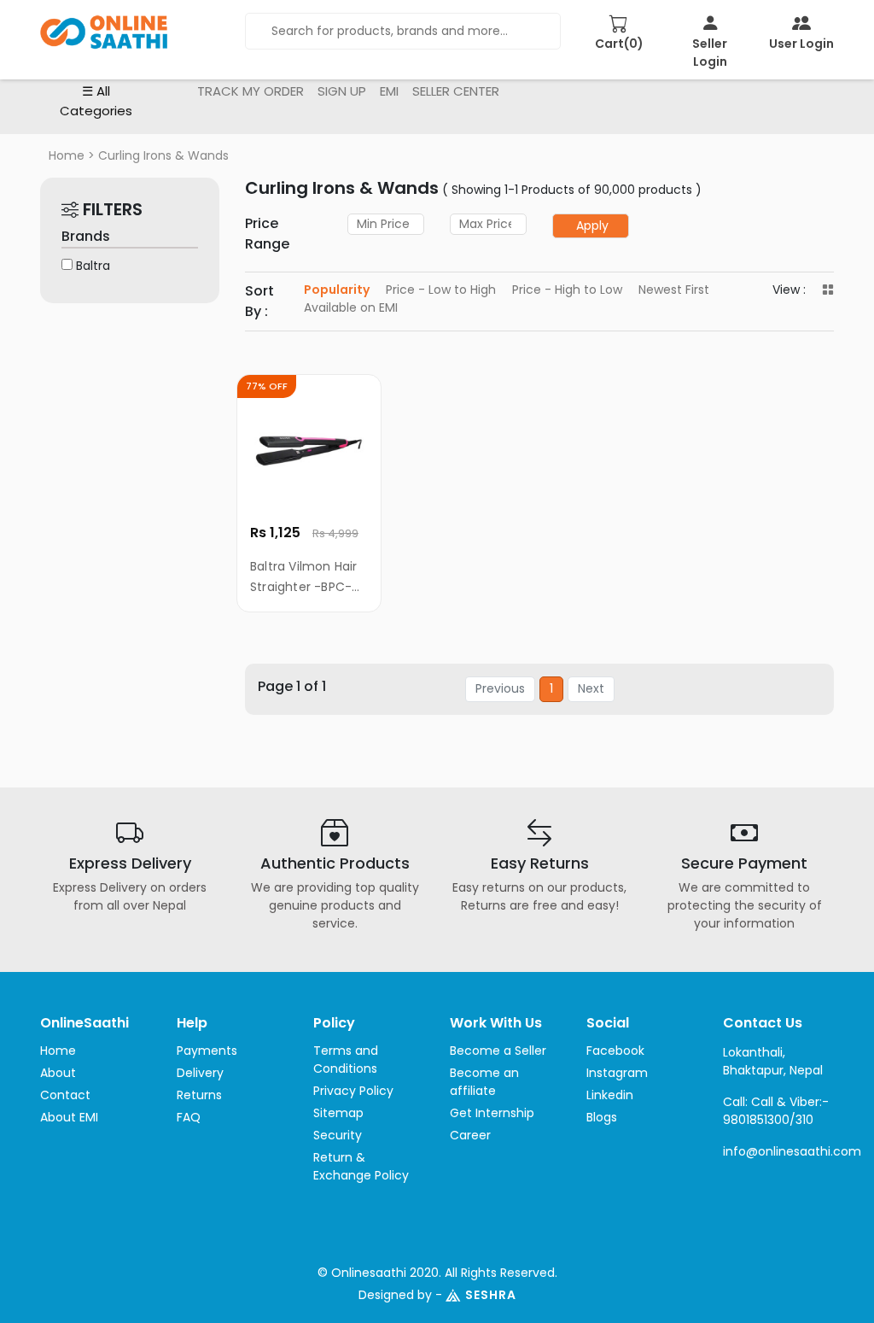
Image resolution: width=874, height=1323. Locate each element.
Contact (65, 1094)
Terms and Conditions (345, 1059)
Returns (199, 1094)
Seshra (490, 1294)
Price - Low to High (441, 289)
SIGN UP (342, 91)
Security (337, 1135)
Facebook (615, 1050)
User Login (801, 43)
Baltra (93, 265)
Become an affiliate (484, 1081)
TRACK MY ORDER (250, 91)
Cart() (619, 43)
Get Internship (492, 1112)
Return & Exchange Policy (361, 1166)
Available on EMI (351, 307)
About (58, 1072)
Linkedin (609, 1094)
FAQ (189, 1117)
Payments (207, 1050)
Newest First (673, 289)
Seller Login (709, 52)
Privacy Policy (353, 1090)
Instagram (617, 1072)
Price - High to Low (567, 289)
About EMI (69, 1117)
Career (470, 1135)
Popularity (337, 289)
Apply (592, 225)
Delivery (200, 1072)
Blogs (601, 1117)
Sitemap (338, 1112)
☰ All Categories (96, 101)
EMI (389, 91)
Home (66, 155)
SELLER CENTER (455, 91)
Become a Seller (498, 1050)
